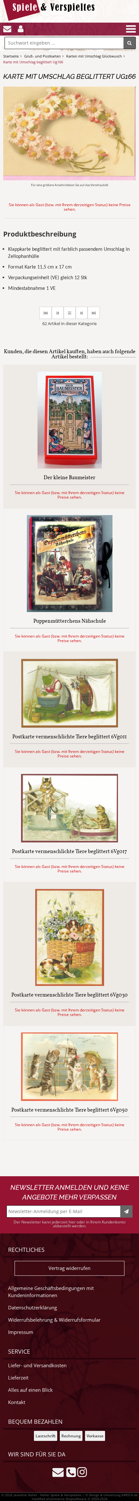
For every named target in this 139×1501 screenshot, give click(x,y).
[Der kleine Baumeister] (69, 467)
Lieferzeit (18, 1377)
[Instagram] (82, 1472)
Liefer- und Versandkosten (37, 1365)
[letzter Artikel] (94, 313)
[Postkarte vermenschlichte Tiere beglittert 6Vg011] (69, 726)
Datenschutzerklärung (32, 1307)
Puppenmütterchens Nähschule (69, 622)
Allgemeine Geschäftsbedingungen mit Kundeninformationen (51, 1292)
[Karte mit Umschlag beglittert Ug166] (69, 178)
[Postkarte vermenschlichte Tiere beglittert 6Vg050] (69, 1099)
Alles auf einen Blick (30, 1390)
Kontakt (16, 1402)
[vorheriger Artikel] (57, 313)
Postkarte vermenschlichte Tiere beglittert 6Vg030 (69, 996)
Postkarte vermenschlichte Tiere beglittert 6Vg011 (69, 737)
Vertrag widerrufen (69, 1268)
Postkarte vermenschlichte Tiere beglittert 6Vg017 (69, 852)
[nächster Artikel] (81, 313)
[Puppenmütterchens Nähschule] (69, 610)
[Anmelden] (21, 29)
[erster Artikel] (45, 313)
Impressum (20, 1332)
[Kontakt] (7, 29)
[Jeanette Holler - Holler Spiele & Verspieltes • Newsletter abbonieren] (126, 1211)
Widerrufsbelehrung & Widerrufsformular (54, 1319)
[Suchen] (129, 43)
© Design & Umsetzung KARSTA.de (111, 1495)
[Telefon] (71, 1472)
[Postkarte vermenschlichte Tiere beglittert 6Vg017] (69, 841)
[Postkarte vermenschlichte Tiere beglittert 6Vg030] (69, 984)
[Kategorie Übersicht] (69, 313)
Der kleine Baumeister (69, 478)
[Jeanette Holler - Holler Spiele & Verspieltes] (50, 19)
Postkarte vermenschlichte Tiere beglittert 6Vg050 (69, 1111)
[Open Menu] (130, 29)
